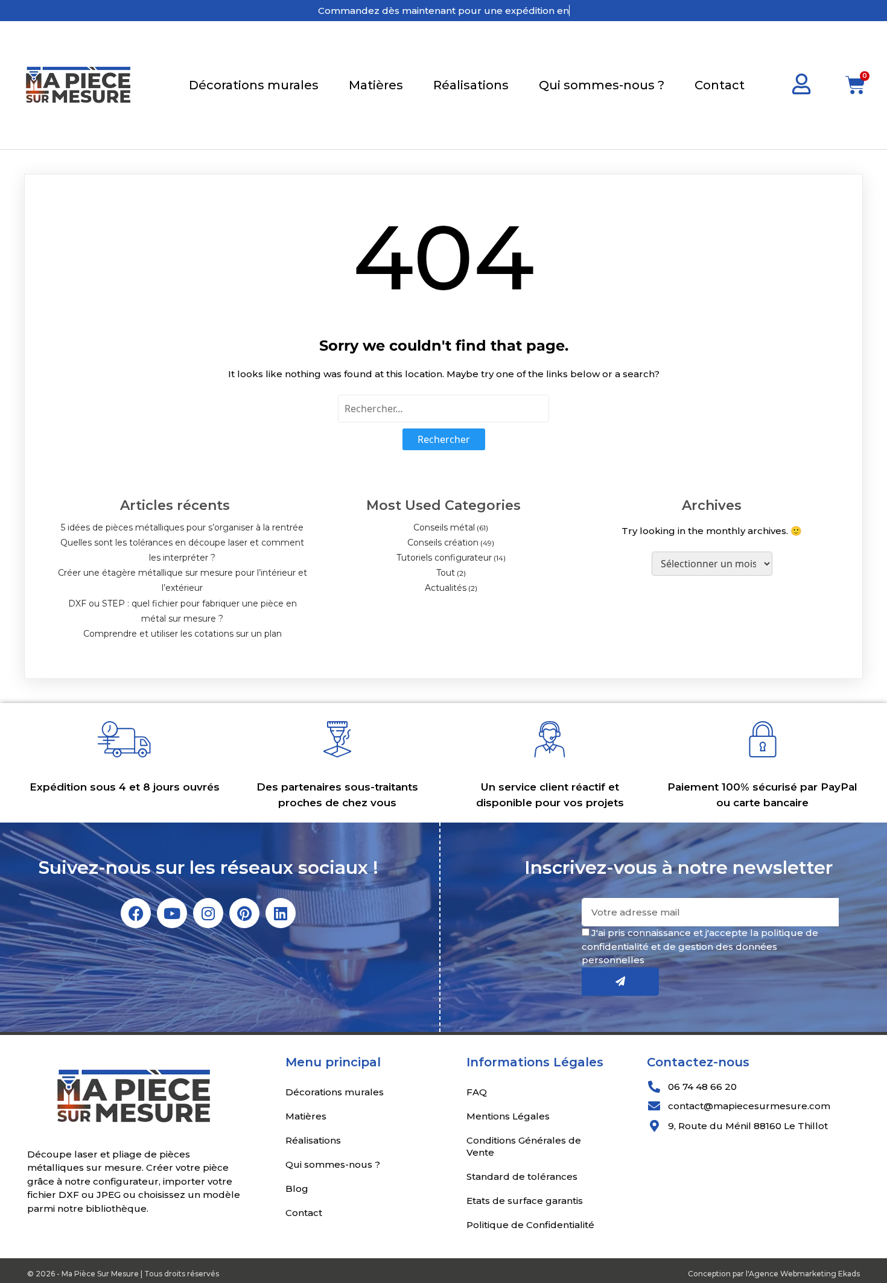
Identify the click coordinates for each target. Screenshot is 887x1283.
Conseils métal (444, 527)
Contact (720, 85)
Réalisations (471, 85)
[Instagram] (208, 913)
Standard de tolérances (521, 1176)
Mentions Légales (508, 1116)
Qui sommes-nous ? (601, 85)
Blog (296, 1188)
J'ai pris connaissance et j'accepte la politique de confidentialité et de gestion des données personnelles (700, 946)
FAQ (476, 1092)
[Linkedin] (280, 913)
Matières (376, 85)
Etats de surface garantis (524, 1200)
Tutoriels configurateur (444, 557)
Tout (445, 572)
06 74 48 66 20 (702, 1086)
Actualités (445, 587)
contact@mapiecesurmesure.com (749, 1106)
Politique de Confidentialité (530, 1224)
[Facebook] (136, 913)
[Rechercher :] (443, 408)
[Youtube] (172, 913)
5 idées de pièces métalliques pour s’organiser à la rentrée (182, 527)
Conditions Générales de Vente (523, 1146)
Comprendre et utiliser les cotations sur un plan (182, 633)
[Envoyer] (620, 981)
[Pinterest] (244, 913)
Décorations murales (254, 85)
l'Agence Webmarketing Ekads (803, 1273)
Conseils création (442, 542)
